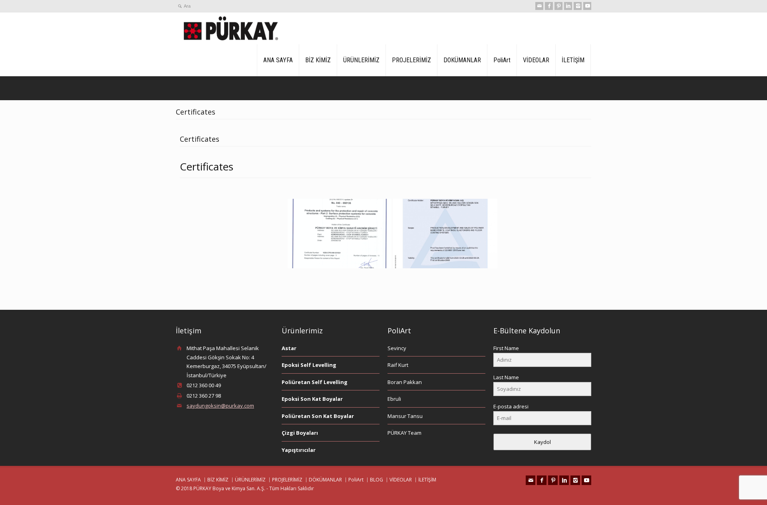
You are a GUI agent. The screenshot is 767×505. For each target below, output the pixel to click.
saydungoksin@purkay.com (220, 405)
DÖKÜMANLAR (325, 479)
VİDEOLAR (536, 60)
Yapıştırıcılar (299, 450)
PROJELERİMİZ (411, 60)
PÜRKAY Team (404, 432)
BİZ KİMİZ (318, 60)
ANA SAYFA (278, 60)
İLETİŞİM (573, 60)
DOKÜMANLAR (462, 60)
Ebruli (394, 398)
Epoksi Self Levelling (309, 364)
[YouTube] (587, 6)
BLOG (376, 479)
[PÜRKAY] (231, 28)
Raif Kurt (397, 364)
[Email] (539, 6)
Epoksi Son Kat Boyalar (312, 398)
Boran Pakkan (404, 382)
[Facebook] (549, 6)
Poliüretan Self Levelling (315, 382)
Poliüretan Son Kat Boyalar (318, 416)
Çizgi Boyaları (300, 432)
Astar (289, 348)
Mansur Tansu (405, 416)
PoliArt (502, 60)
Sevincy (396, 348)
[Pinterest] (558, 6)
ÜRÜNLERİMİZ (361, 60)
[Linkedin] (568, 6)
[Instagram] (578, 6)
